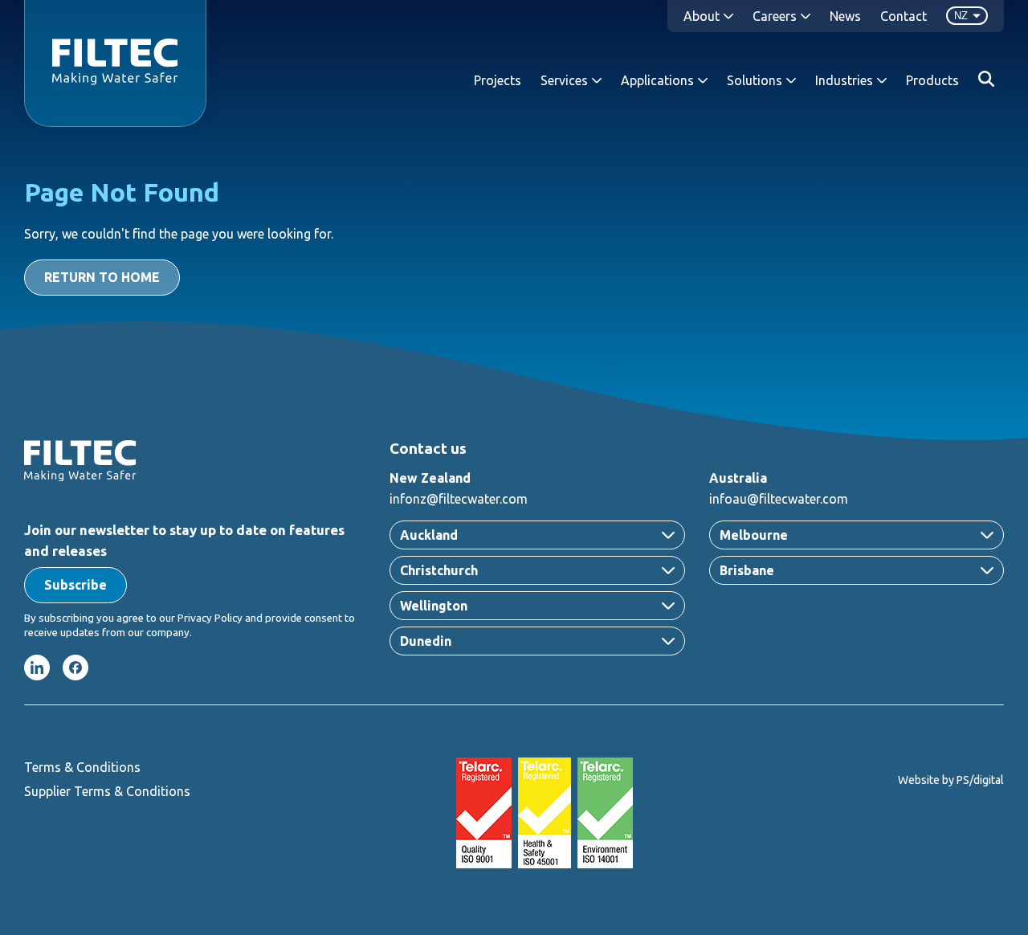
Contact (903, 16)
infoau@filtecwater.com (778, 499)
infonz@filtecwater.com (459, 499)
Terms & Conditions (82, 767)
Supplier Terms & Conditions (107, 791)
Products (932, 80)
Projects (497, 80)
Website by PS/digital (951, 780)
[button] (75, 585)
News (845, 16)
